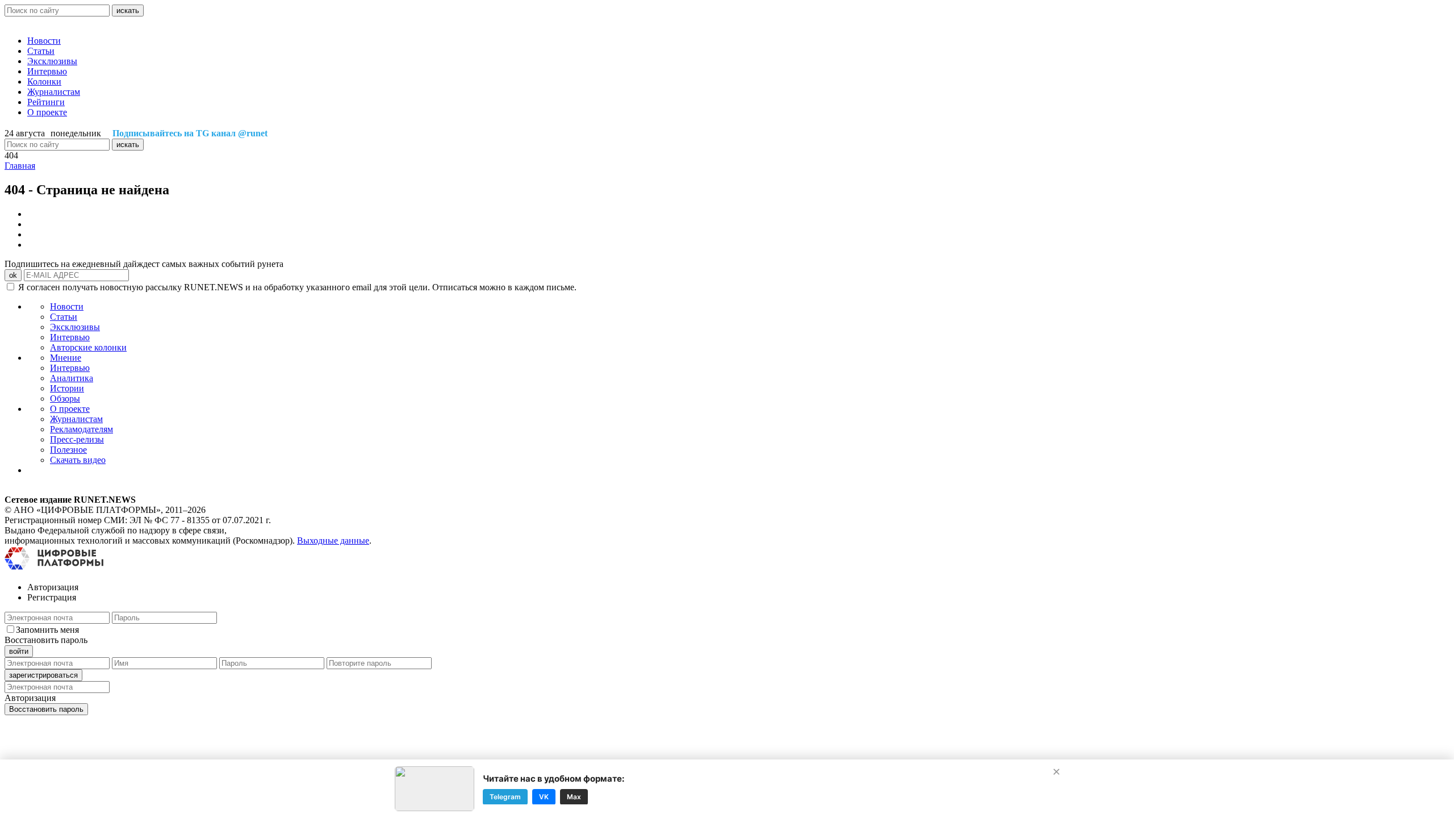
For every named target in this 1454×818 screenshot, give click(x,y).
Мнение (65, 357)
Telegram (505, 796)
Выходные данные (333, 540)
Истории (67, 388)
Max (574, 796)
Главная (20, 165)
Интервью (47, 71)
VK (544, 796)
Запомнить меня (47, 630)
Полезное (68, 449)
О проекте (47, 112)
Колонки (44, 81)
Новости (44, 40)
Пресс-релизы (77, 439)
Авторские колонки (88, 347)
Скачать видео (78, 460)
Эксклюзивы (52, 61)
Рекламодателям (81, 429)
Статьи (41, 51)
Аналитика (71, 378)
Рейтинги (46, 102)
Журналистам (53, 92)
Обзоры (65, 398)
